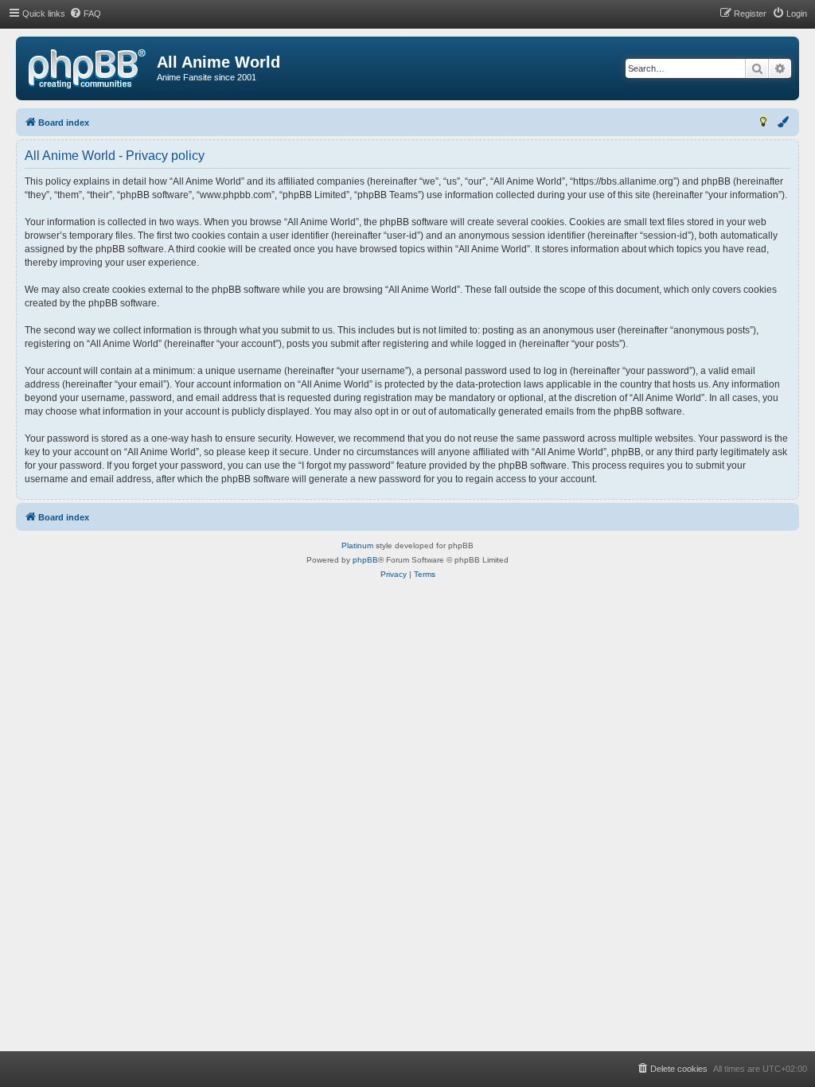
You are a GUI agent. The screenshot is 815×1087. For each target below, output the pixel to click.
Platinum (357, 545)
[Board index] (87, 69)
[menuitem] (85, 13)
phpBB (365, 559)
